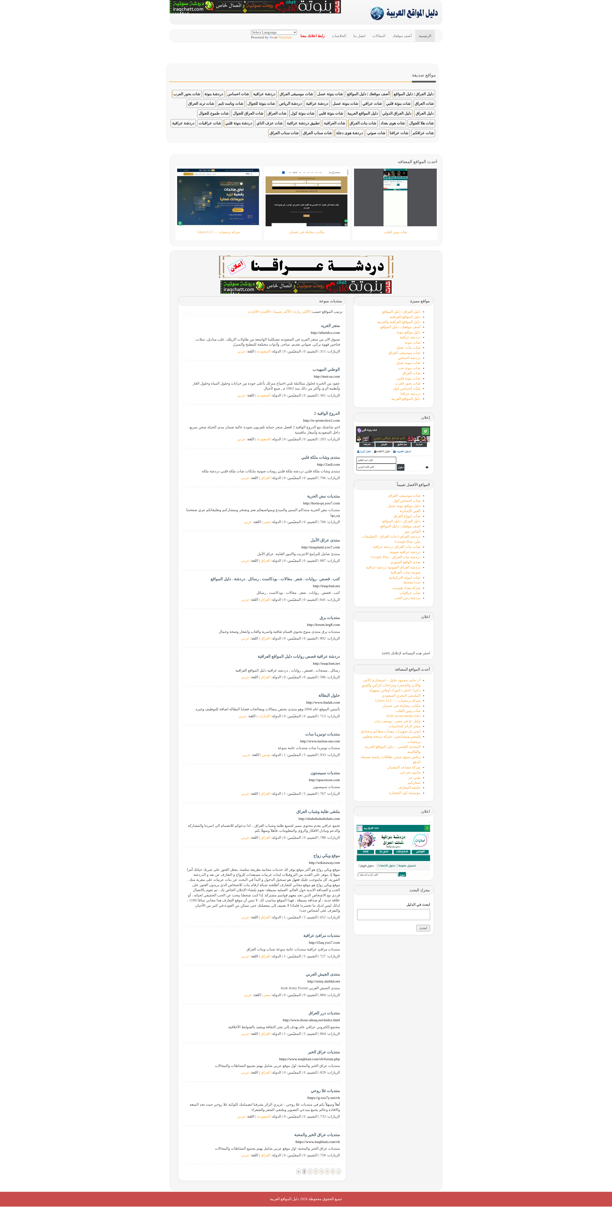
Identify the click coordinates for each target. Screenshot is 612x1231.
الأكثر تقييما (282, 312)
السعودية (263, 351)
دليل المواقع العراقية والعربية (399, 322)
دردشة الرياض (290, 103)
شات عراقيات (210, 123)
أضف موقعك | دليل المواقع (368, 94)
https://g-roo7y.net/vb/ (323, 1098)
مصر (266, 522)
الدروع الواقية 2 (327, 413)
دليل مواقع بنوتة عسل (404, 506)
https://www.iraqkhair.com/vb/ (317, 1142)
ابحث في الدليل (418, 904)
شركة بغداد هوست (406, 588)
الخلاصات (339, 36)
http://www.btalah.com (323, 702)
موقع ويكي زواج (326, 855)
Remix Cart (412, 583)
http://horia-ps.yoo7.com (321, 503)
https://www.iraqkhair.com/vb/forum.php (309, 1059)
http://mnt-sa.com (327, 376)
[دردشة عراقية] (306, 286)
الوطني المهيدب (326, 369)
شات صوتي (376, 133)
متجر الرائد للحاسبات (404, 726)
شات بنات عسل (408, 347)
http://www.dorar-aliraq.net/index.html (311, 1020)
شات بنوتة (413, 342)
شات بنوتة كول (302, 113)
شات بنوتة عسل (330, 94)
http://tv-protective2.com (321, 420)
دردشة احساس (409, 358)
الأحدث (253, 312)
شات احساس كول (407, 388)
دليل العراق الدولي (396, 113)
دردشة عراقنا (410, 394)
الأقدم (266, 312)
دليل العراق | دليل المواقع (414, 94)
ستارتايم (414, 782)
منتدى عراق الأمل (325, 540)
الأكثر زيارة (302, 312)
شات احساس (238, 94)
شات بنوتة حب (409, 368)
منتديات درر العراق (324, 1013)
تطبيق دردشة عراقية (303, 123)
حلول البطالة (329, 695)
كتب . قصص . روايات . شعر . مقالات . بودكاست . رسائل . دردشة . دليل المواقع (275, 579)
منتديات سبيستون (325, 773)
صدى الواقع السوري (405, 562)
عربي (241, 351)
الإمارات (264, 716)
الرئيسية (425, 36)
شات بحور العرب (186, 94)
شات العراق (424, 103)
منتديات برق (330, 617)
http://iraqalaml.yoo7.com (320, 547)
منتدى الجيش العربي (323, 974)
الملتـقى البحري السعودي (401, 695)
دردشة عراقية (264, 94)
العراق (265, 478)
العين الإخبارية (410, 511)
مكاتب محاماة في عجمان (401, 706)
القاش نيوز (412, 531)
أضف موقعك (402, 36)
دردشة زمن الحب (407, 598)
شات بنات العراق (363, 123)
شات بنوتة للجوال (261, 103)
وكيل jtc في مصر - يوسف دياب (397, 721)
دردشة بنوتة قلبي (238, 123)
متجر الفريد (330, 325)
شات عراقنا (399, 133)
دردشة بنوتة (213, 94)
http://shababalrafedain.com (319, 819)
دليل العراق (425, 113)
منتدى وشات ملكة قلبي (320, 457)
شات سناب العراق (317, 133)
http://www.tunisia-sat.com (320, 741)
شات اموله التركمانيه (405, 578)
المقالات (378, 36)
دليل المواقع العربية (362, 113)
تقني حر (414, 777)
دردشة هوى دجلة (349, 133)
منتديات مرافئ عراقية (321, 935)
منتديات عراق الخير (324, 1052)
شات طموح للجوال (214, 113)
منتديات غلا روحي (325, 1090)
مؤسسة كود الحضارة (405, 793)
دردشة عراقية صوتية (405, 552)
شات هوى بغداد (393, 123)
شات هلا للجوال (421, 123)
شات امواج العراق (407, 516)
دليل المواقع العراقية (405, 317)
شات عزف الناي (270, 123)
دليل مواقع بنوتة (409, 332)
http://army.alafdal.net (323, 981)
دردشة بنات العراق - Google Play (396, 557)
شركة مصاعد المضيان (404, 767)
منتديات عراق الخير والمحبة (317, 1134)
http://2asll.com (328, 464)
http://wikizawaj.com (324, 863)
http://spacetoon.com (324, 780)
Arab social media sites (403, 716)
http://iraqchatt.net (326, 586)
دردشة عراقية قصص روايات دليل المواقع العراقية (299, 656)
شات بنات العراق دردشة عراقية (397, 547)
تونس (266, 755)
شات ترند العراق (201, 103)
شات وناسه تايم (230, 103)
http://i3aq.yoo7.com (324, 942)
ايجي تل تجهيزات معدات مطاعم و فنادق (391, 731)
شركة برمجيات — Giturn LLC (398, 700)
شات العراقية (334, 123)
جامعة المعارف (409, 787)
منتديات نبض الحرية (323, 496)
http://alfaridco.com (325, 333)
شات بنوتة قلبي (398, 103)
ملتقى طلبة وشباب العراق (318, 811)
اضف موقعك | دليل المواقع (400, 526)
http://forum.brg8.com (323, 625)
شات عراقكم (423, 133)
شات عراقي (372, 103)
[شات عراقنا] (306, 266)
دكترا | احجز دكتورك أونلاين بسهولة (395, 690)
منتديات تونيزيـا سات (322, 734)
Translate (285, 37)
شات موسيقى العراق (296, 94)
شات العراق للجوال (248, 113)
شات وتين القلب (408, 711)
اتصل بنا (359, 36)
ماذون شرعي (410, 772)
